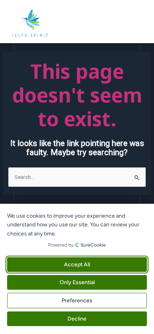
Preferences (77, 300)
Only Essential (77, 282)
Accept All (77, 264)
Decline (77, 318)
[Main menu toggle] (138, 23)
